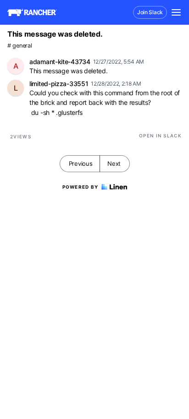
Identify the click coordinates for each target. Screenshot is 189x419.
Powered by (80, 187)
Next (114, 163)
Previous (81, 163)
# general (19, 45)
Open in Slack (160, 135)
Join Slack (150, 12)
